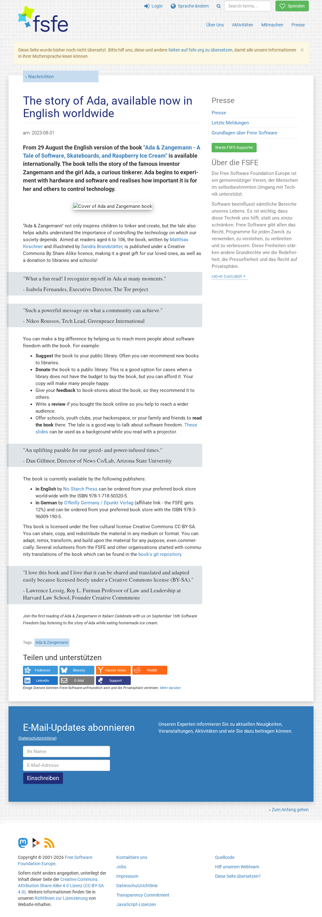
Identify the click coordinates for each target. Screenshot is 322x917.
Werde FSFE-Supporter (234, 147)
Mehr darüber (170, 688)
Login (156, 5)
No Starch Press (80, 489)
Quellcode (224, 857)
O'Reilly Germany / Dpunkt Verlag (98, 503)
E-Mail (79, 680)
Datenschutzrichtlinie (137, 885)
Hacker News (115, 670)
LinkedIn (42, 680)
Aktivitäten (242, 24)
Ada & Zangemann (52, 642)
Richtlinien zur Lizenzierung (61, 898)
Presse (298, 24)
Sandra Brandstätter (101, 246)
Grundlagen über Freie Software (244, 133)
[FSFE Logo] (43, 19)
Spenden (295, 5)
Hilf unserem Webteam (237, 866)
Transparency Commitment (142, 895)
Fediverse (42, 670)
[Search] (219, 6)
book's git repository (159, 554)
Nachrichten (41, 76)
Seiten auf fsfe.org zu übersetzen (200, 49)
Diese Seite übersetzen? (238, 876)
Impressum (127, 876)
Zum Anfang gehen (290, 809)
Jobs (121, 866)
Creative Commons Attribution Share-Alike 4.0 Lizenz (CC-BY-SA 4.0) (61, 885)
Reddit (152, 670)
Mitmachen (272, 24)
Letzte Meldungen (230, 123)
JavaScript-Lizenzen (136, 904)
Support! (115, 680)
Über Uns (215, 24)
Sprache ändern (192, 5)
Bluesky (79, 670)
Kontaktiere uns (131, 857)
